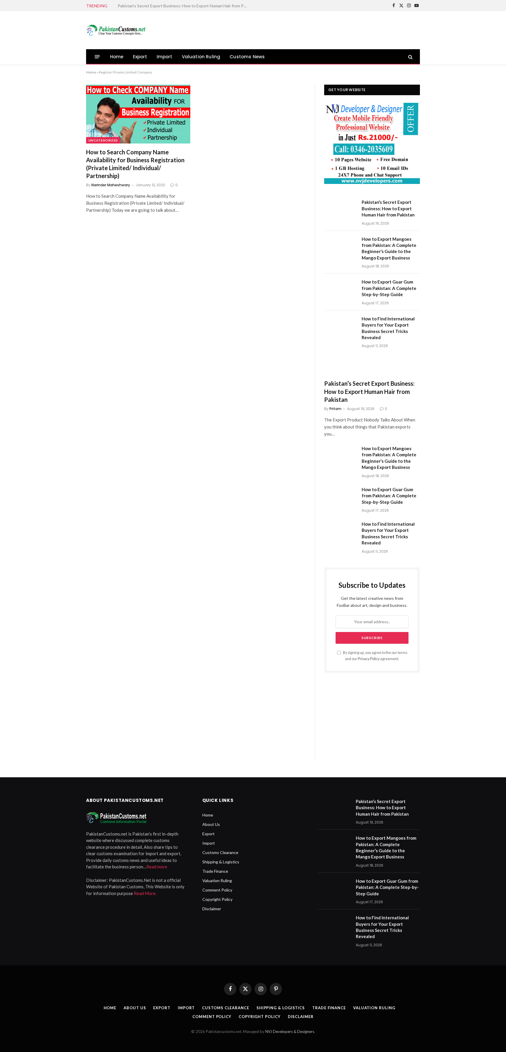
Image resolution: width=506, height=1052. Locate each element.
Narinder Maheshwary (110, 184)
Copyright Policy (217, 899)
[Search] (410, 56)
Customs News (247, 57)
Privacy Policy (369, 659)
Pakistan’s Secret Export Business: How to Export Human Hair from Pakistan (388, 208)
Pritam (335, 408)
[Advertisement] (313, 29)
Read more (156, 866)
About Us (211, 824)
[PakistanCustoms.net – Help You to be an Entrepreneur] (116, 30)
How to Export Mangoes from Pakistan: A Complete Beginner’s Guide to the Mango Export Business (183, 5)
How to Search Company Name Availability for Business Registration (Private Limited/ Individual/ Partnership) (135, 164)
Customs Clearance (220, 852)
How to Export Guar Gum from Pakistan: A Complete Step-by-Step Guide (389, 288)
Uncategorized (103, 140)
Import (164, 57)
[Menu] (97, 56)
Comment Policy (217, 889)
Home (117, 57)
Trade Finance (215, 871)
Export (140, 57)
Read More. (145, 893)
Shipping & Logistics (220, 861)
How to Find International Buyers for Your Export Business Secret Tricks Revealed (388, 328)
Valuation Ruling (201, 57)
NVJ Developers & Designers (289, 1031)
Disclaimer (211, 908)
